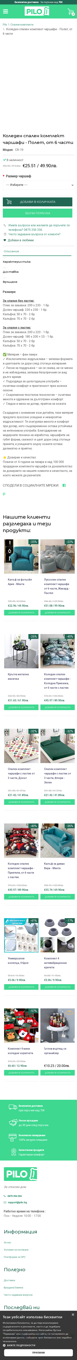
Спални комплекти (21, 24)
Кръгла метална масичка (18, 676)
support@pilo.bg (16, 1202)
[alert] (38, 1335)
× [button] (72, 1314)
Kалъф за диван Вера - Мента (54, 866)
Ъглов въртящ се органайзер (55, 1051)
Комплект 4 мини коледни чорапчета (20, 1051)
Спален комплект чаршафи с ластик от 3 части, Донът (21, 773)
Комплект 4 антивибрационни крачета (55, 963)
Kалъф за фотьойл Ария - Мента (20, 582)
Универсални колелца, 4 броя (18, 960)
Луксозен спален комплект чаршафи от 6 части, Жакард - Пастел (57, 586)
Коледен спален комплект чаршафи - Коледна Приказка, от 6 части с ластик (57, 681)
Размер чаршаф (18, 176)
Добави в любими (21, 240)
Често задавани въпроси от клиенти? (34, 234)
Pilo (5, 24)
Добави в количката (37, 202)
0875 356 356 (14, 1196)
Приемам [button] (38, 1352)
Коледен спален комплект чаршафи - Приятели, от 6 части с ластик (21, 870)
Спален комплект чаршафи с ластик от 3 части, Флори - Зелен (57, 776)
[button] (38, 1345)
